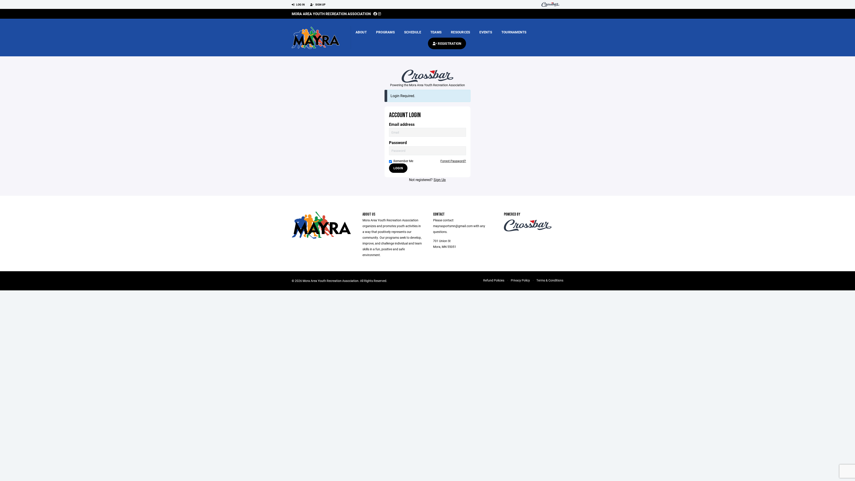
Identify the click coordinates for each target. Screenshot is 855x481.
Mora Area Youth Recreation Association (331, 13)
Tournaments (514, 32)
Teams (436, 32)
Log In (300, 4)
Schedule (412, 32)
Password (398, 142)
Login (398, 168)
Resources (460, 32)
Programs (385, 32)
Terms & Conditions (549, 280)
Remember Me (403, 161)
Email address (402, 124)
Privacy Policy (520, 280)
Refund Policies (493, 280)
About (361, 32)
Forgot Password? (453, 161)
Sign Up (320, 4)
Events (485, 32)
